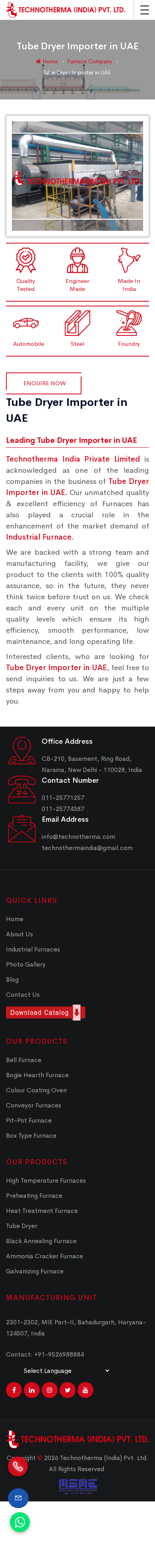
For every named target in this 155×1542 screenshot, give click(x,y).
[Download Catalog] (77, 1012)
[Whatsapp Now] (20, 1522)
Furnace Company (90, 61)
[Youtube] (85, 1390)
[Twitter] (68, 1390)
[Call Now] (18, 1472)
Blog (12, 979)
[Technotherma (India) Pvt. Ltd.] (65, 10)
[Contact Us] (18, 1498)
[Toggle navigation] (144, 10)
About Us (19, 934)
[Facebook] (14, 1390)
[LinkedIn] (32, 1390)
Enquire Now (44, 383)
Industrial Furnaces (33, 949)
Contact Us (23, 994)
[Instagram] (50, 1390)
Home (49, 61)
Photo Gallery (26, 964)
